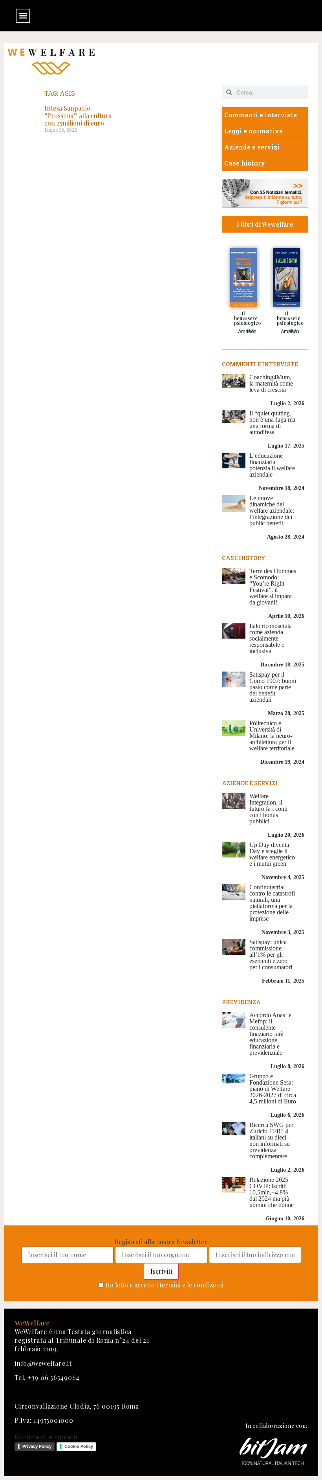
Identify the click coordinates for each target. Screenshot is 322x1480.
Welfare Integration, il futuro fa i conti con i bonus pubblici (268, 809)
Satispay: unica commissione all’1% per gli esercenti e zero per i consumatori (270, 954)
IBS (250, 331)
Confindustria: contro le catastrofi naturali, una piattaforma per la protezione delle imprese (272, 903)
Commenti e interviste (260, 115)
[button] (23, 16)
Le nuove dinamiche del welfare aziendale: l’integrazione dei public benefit (271, 510)
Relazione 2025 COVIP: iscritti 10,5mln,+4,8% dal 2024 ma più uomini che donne (271, 1192)
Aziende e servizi (252, 147)
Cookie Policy (78, 1446)
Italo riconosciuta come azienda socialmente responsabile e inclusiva (270, 638)
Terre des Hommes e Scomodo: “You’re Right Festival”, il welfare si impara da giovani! (272, 587)
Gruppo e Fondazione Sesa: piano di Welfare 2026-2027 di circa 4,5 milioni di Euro (272, 1089)
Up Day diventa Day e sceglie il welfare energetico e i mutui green (272, 854)
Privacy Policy (36, 1446)
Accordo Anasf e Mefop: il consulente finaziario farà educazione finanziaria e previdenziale (270, 1034)
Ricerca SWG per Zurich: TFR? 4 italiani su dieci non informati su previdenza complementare (271, 1140)
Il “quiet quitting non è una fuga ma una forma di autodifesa (272, 422)
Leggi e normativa (253, 131)
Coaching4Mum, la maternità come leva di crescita (271, 383)
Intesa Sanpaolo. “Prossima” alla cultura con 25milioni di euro (78, 115)
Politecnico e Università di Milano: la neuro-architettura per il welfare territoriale (272, 736)
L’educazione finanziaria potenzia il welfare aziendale (272, 465)
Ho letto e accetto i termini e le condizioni (164, 1285)
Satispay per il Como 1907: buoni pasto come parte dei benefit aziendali (272, 687)
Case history (244, 163)
